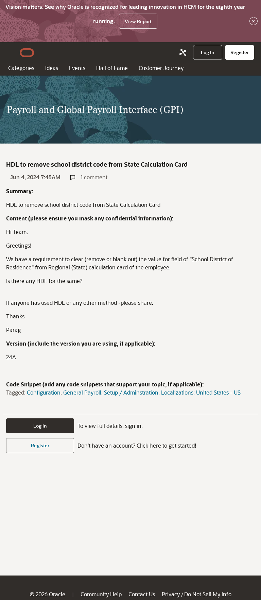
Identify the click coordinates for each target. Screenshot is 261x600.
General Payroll (82, 392)
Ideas (51, 67)
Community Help (101, 594)
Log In (40, 425)
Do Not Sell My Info (207, 594)
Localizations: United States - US (201, 392)
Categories (21, 67)
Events (77, 67)
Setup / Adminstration (131, 392)
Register (40, 445)
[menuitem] (207, 52)
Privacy (171, 594)
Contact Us (141, 594)
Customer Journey (161, 67)
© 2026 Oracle (47, 594)
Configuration (43, 392)
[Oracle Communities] (183, 52)
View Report (138, 21)
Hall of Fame (112, 67)
